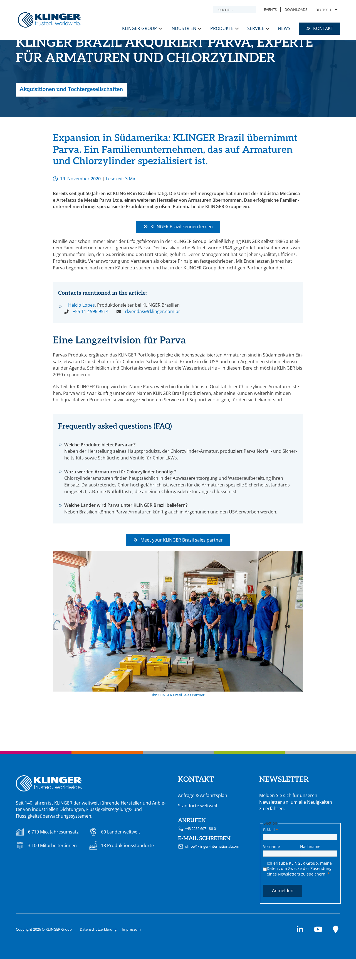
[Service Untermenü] (267, 28)
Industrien (183, 28)
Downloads (296, 9)
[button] (325, 10)
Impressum (131, 929)
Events (270, 9)
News (284, 28)
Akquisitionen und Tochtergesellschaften (71, 89)
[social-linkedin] (300, 929)
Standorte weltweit (197, 806)
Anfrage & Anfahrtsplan (202, 795)
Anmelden (282, 890)
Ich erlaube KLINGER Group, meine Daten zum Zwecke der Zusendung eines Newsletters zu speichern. (299, 868)
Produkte (222, 28)
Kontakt (323, 28)
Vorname (271, 846)
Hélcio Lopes (81, 305)
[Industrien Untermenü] (199, 28)
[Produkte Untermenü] (237, 28)
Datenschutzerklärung (98, 929)
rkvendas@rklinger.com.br (152, 311)
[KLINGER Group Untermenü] (160, 28)
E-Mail (270, 829)
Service (255, 28)
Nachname (310, 846)
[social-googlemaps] (335, 929)
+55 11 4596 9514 (90, 311)
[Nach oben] (338, 944)
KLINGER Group (139, 28)
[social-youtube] (318, 929)
